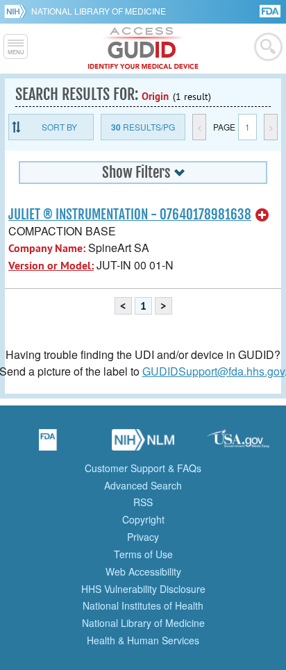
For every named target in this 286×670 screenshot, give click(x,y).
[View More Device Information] (262, 215)
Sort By (59, 127)
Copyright (143, 519)
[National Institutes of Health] (17, 11)
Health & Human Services (143, 640)
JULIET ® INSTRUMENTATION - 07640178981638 (129, 214)
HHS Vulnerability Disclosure (143, 589)
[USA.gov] (238, 444)
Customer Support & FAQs (143, 468)
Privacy (143, 537)
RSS (143, 502)
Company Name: (46, 248)
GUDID (143, 48)
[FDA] (271, 10)
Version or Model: (51, 265)
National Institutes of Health (143, 605)
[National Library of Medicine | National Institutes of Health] (143, 444)
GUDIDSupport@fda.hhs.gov (213, 371)
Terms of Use (143, 554)
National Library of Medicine (98, 11)
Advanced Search (143, 485)
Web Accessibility (143, 571)
